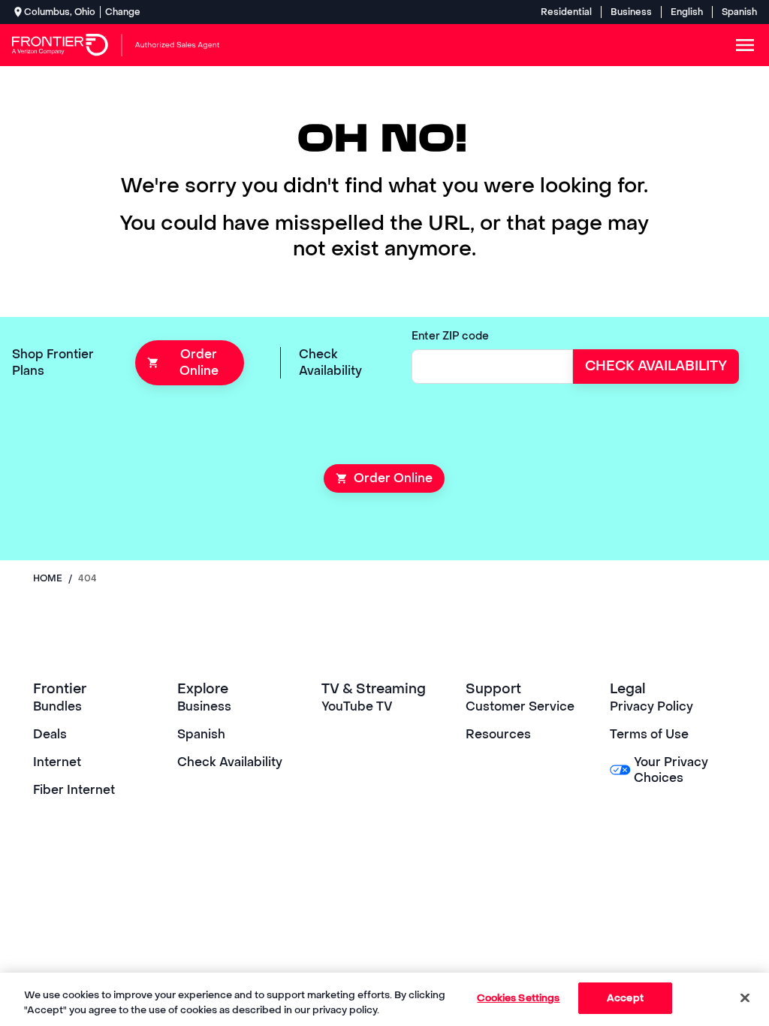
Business (631, 12)
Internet (57, 762)
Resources (498, 734)
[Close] (744, 997)
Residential (566, 12)
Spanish (739, 12)
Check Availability (229, 762)
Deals (50, 734)
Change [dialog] (122, 12)
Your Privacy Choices (671, 770)
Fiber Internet (74, 790)
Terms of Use (649, 734)
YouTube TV (357, 706)
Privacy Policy (651, 706)
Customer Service (520, 706)
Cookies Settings (518, 997)
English (687, 12)
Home (47, 578)
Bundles (57, 706)
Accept (625, 997)
